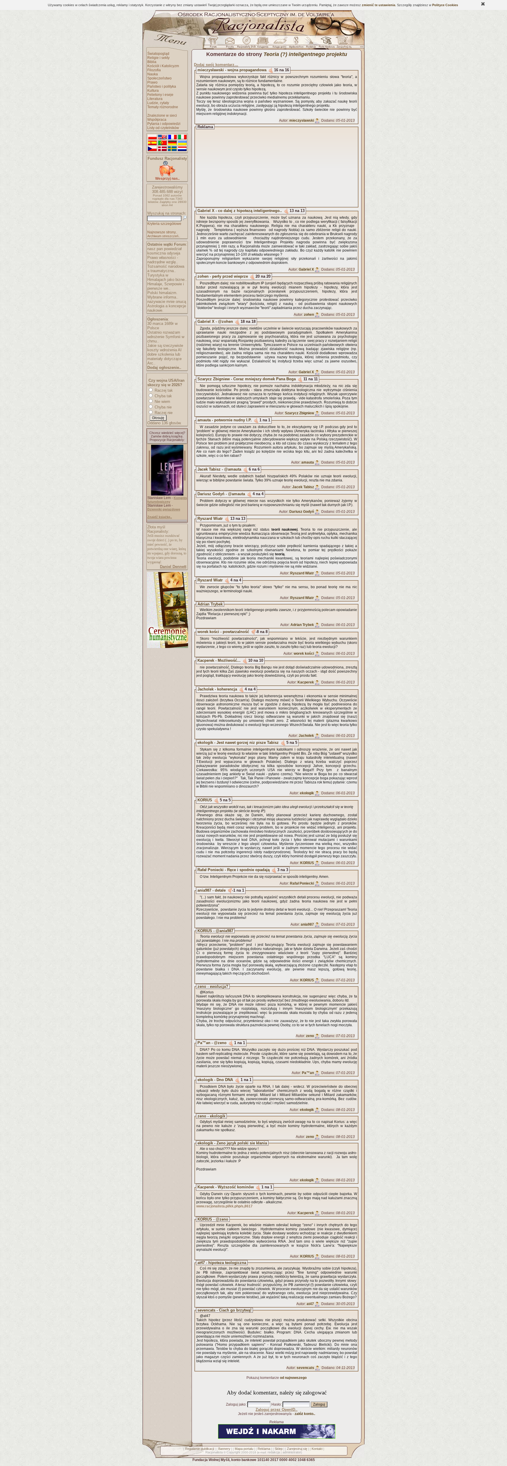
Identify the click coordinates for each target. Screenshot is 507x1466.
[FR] (172, 137)
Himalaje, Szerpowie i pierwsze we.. (165, 286)
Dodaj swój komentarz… (216, 64)
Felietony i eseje (160, 95)
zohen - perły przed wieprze (222, 276)
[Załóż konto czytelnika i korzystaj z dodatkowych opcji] (342, 44)
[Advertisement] (282, 167)
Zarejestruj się (297, 1448)
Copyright (233, 1452)
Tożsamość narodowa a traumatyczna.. (165, 268)
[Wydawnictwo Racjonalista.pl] (296, 44)
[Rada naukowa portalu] (325, 44)
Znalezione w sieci (162, 115)
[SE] (172, 149)
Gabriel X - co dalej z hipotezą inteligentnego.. (239, 210)
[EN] (162, 137)
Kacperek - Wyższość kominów (225, 1187)
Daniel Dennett (173, 566)
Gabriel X (306, 269)
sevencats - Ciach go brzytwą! (224, 1310)
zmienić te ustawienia (378, 5)
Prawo (152, 82)
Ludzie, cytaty (158, 103)
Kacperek (306, 682)
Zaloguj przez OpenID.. (277, 1409)
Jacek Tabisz (303, 487)
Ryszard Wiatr (210, 518)
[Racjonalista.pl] (253, 35)
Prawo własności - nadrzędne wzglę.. (162, 259)
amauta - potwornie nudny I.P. (224, 420)
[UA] (182, 143)
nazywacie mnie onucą (166, 301)
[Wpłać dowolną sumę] (167, 175)
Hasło (276, 1404)
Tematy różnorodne (162, 107)
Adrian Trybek (210, 604)
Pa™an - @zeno (212, 1043)
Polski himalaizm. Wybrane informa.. (162, 295)
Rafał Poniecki (302, 883)
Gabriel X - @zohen (215, 321)
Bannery (224, 1448)
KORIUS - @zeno (212, 1219)
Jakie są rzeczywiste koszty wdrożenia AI (165, 347)
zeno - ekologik (211, 1116)
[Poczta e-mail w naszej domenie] (229, 44)
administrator (292, 1452)
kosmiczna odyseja (163, 253)
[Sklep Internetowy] (263, 44)
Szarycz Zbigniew (299, 413)
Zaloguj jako (236, 1404)
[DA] (162, 149)
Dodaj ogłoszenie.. (164, 367)
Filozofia (154, 70)
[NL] (182, 149)
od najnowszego (293, 1378)
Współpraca (156, 120)
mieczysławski (301, 120)
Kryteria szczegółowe (164, 224)
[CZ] (152, 149)
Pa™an (308, 1073)
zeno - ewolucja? (212, 986)
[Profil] (317, 120)
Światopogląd (158, 54)
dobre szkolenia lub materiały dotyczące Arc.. (164, 358)
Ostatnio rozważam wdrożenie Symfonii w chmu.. (165, 336)
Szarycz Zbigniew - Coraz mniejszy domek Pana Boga (246, 379)
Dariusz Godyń (301, 512)
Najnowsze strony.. (162, 232)
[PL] (152, 137)
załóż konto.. (305, 1414)
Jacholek (306, 736)
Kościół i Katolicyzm (163, 66)
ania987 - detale (211, 890)
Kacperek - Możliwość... (219, 660)
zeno (310, 1036)
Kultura (153, 91)
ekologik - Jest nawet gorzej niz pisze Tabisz (238, 742)
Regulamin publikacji (199, 1448)
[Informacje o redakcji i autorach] (310, 44)
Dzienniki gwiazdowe (163, 509)
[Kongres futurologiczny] (167, 494)
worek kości (304, 653)
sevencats (305, 1368)
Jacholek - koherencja (217, 689)
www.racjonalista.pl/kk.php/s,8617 (224, 1206)
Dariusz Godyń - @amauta (221, 494)
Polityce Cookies (445, 5)
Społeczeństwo (159, 78)
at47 (310, 1304)
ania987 (307, 924)
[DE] (172, 143)
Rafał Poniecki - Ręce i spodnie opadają (233, 870)
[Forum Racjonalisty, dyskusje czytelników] (214, 44)
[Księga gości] (280, 44)
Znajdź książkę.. (159, 517)
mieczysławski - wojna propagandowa (231, 70)
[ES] (152, 143)
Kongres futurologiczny (167, 499)
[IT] (182, 137)
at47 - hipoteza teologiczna (221, 1262)
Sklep (279, 1448)
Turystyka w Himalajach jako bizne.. (167, 277)
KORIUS (204, 800)
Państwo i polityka (161, 86)
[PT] (162, 143)
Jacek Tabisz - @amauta (219, 469)
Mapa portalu (244, 1448)
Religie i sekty (158, 58)
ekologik (307, 793)
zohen (309, 315)
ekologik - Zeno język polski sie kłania (232, 1143)
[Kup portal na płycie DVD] (246, 44)
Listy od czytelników (163, 128)
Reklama (264, 1448)
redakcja (274, 1452)
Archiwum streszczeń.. (163, 236)
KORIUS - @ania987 (215, 931)
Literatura (155, 99)
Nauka (152, 74)
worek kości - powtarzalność (223, 632)
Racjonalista (214, 1452)
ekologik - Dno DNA (215, 1080)
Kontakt (317, 1448)
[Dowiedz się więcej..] (167, 647)
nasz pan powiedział (164, 249)
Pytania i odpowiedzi (163, 124)
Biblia (151, 62)
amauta (307, 462)
